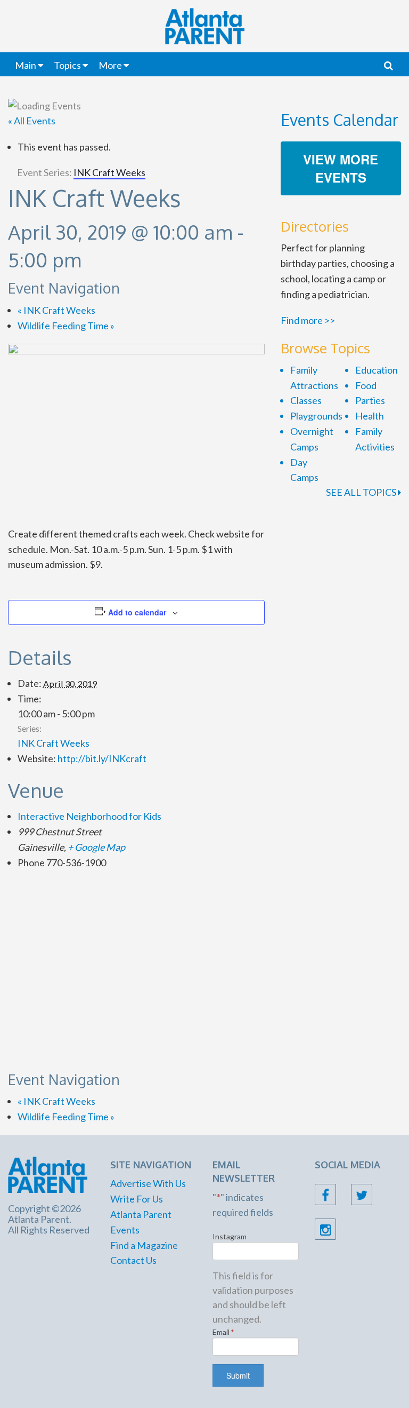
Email (223, 1331)
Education (376, 370)
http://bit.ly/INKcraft (102, 758)
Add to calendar (137, 612)
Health (369, 416)
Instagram (229, 1236)
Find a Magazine (144, 1245)
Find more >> (308, 320)
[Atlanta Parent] (47, 1174)
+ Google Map (96, 847)
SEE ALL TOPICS (362, 492)
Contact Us (133, 1260)
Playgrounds (316, 416)
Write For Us (136, 1199)
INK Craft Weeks (56, 310)
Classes (306, 400)
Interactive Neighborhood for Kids (89, 816)
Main (25, 65)
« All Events (31, 120)
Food (366, 385)
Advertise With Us (148, 1183)
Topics (67, 65)
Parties (370, 400)
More (110, 65)
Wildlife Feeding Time (66, 325)
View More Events (340, 168)
